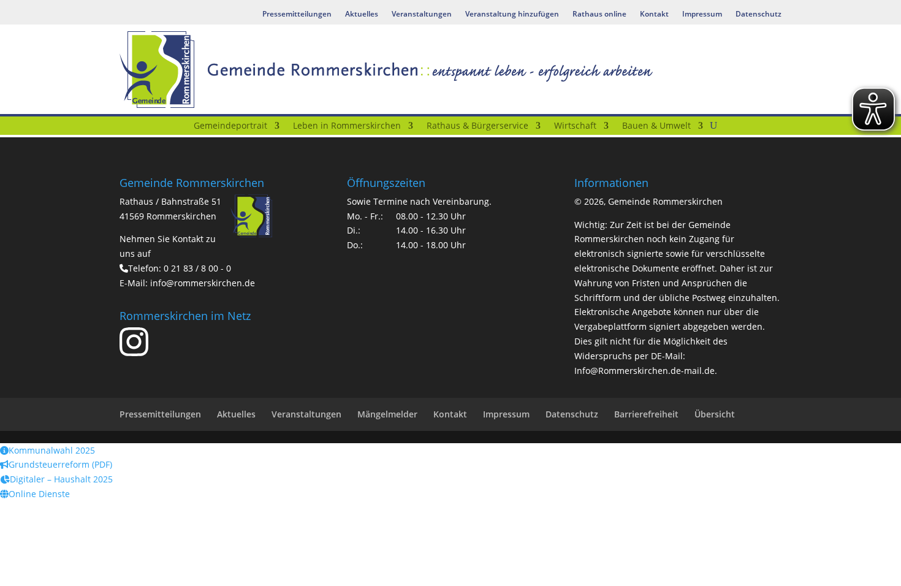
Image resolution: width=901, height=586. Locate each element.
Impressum (702, 14)
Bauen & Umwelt (656, 126)
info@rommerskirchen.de (202, 283)
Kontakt (654, 14)
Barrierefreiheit (646, 414)
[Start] (179, 128)
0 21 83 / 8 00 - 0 (197, 268)
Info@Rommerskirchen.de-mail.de (644, 370)
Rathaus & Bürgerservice (477, 126)
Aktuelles (361, 14)
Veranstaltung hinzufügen (512, 14)
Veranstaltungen (422, 14)
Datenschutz (758, 14)
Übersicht (714, 414)
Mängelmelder (387, 414)
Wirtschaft (575, 126)
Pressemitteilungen (297, 14)
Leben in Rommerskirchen (347, 126)
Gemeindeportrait (230, 126)
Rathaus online (599, 14)
